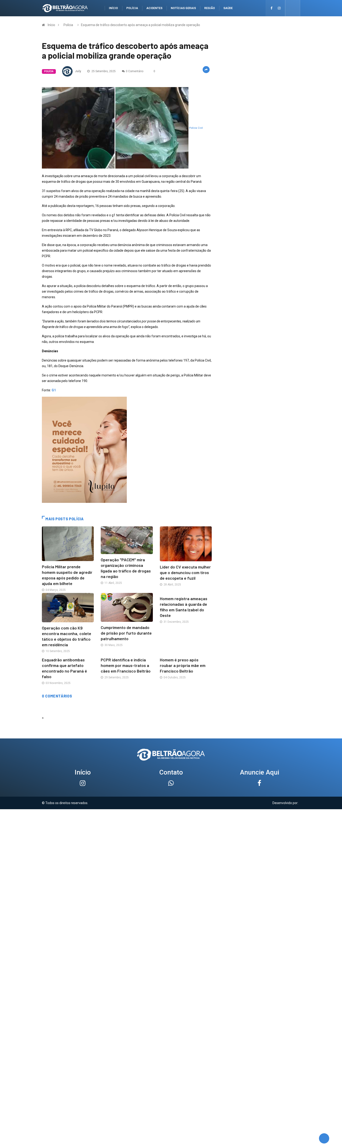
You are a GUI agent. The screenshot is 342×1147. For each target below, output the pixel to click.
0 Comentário (134, 71)
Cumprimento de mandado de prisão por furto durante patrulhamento (126, 633)
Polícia (132, 8)
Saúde (228, 8)
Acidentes (154, 8)
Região (209, 8)
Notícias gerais (183, 8)
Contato (171, 772)
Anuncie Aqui (259, 772)
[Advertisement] (171, 841)
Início (113, 8)
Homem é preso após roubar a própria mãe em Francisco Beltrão (182, 665)
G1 (54, 390)
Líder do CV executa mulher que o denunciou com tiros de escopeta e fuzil (185, 572)
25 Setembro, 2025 (103, 71)
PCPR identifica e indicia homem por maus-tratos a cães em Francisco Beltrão (126, 665)
